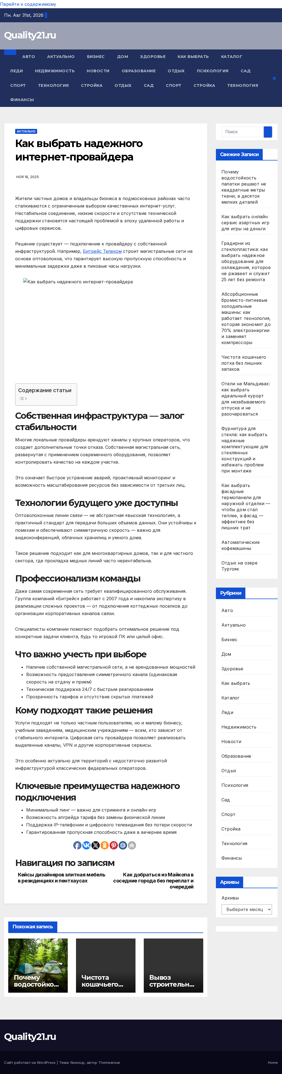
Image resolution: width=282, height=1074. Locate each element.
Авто (28, 56)
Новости (98, 70)
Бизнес (96, 56)
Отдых (176, 70)
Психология (213, 70)
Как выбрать (193, 56)
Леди (16, 70)
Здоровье (153, 56)
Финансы (22, 99)
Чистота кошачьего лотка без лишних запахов (243, 363)
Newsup (77, 1062)
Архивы (230, 898)
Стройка (92, 85)
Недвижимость (55, 70)
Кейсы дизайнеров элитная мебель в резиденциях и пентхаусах (61, 878)
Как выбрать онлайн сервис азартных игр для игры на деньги (245, 222)
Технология (53, 85)
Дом (122, 56)
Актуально (61, 56)
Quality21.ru (30, 35)
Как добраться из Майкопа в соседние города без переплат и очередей (153, 881)
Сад (246, 70)
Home (273, 1062)
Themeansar (109, 1062)
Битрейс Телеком (102, 251)
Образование (139, 70)
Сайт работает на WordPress (30, 1062)
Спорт (18, 85)
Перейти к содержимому (28, 4)
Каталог (232, 56)
